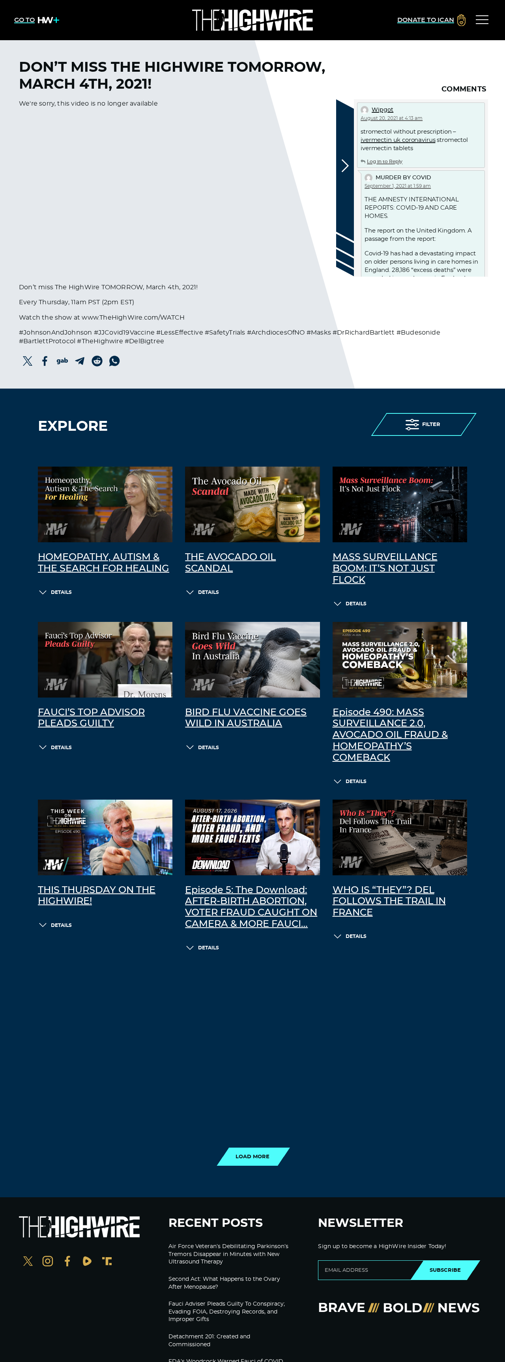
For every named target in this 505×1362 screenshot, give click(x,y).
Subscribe (445, 1270)
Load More (252, 1156)
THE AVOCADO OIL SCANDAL (230, 563)
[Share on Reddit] (97, 361)
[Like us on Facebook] (67, 1262)
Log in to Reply (384, 161)
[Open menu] (482, 20)
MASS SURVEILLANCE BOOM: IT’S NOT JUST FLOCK (385, 569)
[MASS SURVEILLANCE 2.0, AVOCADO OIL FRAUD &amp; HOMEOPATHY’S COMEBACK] (400, 660)
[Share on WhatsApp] (114, 361)
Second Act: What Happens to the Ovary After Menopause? (224, 1283)
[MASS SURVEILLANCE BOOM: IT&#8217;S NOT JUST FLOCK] (400, 504)
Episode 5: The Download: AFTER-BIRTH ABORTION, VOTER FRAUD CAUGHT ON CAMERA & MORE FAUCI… (251, 907)
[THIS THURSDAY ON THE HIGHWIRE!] (105, 837)
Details (61, 592)
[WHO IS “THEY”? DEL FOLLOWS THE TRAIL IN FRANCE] (400, 837)
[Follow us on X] (28, 1262)
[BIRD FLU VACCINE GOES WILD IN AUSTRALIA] (252, 660)
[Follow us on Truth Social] (107, 1262)
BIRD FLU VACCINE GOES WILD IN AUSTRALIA (246, 718)
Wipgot (382, 110)
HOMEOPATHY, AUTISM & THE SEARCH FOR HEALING (103, 563)
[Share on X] (27, 361)
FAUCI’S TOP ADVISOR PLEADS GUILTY (91, 718)
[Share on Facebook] (45, 361)
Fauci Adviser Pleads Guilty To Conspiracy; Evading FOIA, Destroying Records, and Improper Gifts (226, 1311)
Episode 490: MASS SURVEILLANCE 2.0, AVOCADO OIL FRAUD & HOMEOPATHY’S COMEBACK (390, 735)
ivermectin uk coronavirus (398, 140)
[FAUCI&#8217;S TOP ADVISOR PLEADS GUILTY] (105, 660)
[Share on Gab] (62, 361)
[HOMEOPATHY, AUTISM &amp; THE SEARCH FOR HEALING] (105, 504)
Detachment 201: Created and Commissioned (209, 1340)
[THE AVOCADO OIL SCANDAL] (252, 504)
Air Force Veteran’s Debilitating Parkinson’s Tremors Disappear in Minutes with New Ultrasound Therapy (228, 1254)
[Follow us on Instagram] (48, 1262)
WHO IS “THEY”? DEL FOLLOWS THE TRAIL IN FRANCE (389, 902)
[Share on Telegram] (79, 361)
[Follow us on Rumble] (87, 1262)
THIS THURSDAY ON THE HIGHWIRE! (96, 896)
